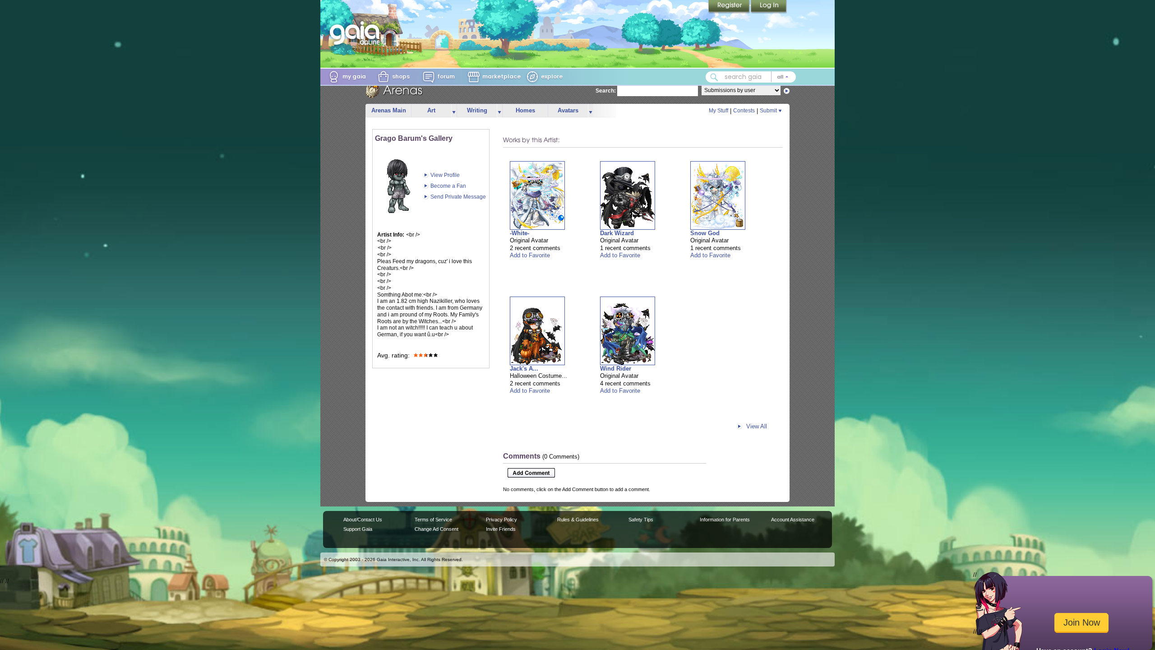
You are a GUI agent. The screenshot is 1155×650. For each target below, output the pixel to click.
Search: (606, 91)
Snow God (705, 233)
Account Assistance (792, 519)
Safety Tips (640, 519)
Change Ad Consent (436, 529)
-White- (519, 233)
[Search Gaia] (714, 77)
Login (769, 7)
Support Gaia (357, 529)
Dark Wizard (617, 233)
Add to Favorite (530, 255)
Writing (477, 110)
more (454, 110)
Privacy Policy (501, 519)
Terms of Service (433, 519)
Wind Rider (615, 368)
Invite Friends (501, 529)
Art (431, 110)
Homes (525, 110)
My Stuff (718, 110)
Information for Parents (725, 519)
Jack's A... (524, 368)
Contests (744, 110)
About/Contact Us (362, 519)
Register (729, 7)
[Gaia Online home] (357, 33)
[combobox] (751, 77)
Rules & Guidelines (578, 519)
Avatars (568, 110)
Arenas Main (388, 110)
